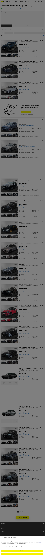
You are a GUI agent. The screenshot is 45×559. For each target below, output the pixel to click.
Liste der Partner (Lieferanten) (6, 547)
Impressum (40, 542)
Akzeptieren (22, 550)
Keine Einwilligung (22, 553)
